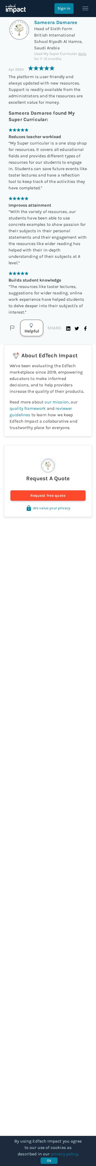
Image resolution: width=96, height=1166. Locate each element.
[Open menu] (85, 8)
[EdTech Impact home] (15, 8)
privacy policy (64, 1153)
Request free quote (47, 495)
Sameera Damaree (55, 22)
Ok (49, 1161)
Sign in (64, 8)
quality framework (28, 408)
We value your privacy (51, 508)
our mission (57, 401)
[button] (68, 328)
